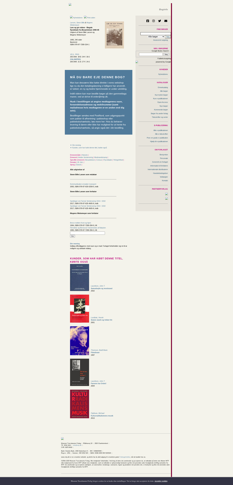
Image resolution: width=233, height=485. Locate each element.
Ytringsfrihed (118, 160)
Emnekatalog (163, 87)
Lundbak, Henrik (97, 317)
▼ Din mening (75, 145)
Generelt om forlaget (160, 162)
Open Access (162, 102)
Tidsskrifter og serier (160, 117)
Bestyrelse (164, 155)
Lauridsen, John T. (98, 286)
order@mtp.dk (100, 97)
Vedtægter (164, 177)
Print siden (91, 18)
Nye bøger (164, 106)
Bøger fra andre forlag (159, 113)
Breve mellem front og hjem (80, 223)
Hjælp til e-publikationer (159, 141)
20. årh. (80, 162)
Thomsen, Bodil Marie (99, 350)
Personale (164, 158)
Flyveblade (108, 160)
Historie (85, 155)
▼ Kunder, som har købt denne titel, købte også (88, 148)
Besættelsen (90, 160)
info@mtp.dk (77, 445)
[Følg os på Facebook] (148, 21)
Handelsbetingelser (160, 173)
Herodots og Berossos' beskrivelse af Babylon (88, 228)
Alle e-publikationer (160, 130)
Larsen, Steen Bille (77, 23)
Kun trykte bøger (161, 95)
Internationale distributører (158, 169)
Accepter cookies (161, 481)
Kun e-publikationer (160, 98)
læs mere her (98, 121)
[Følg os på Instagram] (153, 21)
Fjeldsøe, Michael (97, 413)
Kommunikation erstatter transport (83, 184)
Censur (99, 160)
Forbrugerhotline (125, 457)
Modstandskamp (101, 157)
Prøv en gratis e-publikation (157, 138)
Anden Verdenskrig (85, 157)
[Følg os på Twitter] (160, 21)
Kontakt (165, 180)
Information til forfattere (159, 166)
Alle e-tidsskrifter (161, 134)
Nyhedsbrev (78, 18)
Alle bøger (164, 91)
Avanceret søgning (160, 40)
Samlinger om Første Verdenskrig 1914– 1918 (87, 201)
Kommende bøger (161, 110)
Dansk (79, 165)
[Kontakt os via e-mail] (166, 21)
